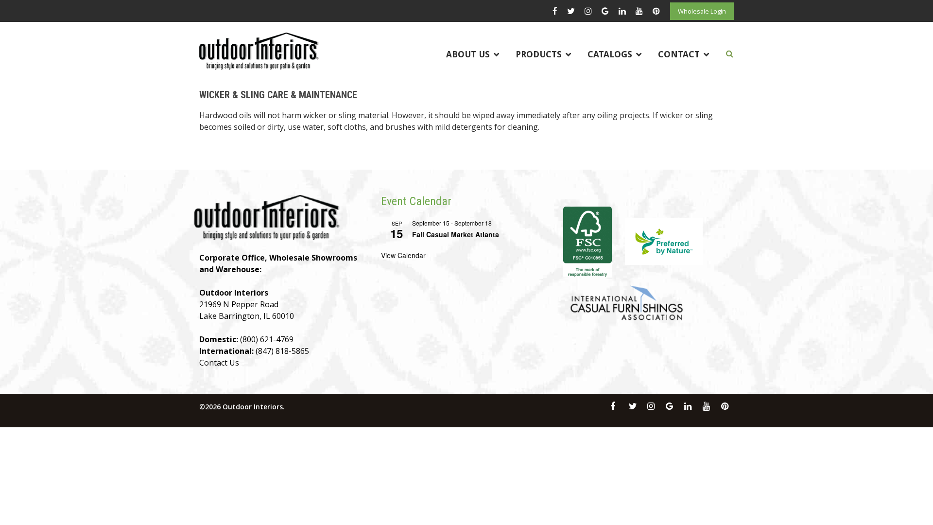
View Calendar (403, 255)
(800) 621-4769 (267, 339)
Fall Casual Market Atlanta (455, 234)
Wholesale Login (702, 11)
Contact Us (219, 362)
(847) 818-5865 (282, 351)
